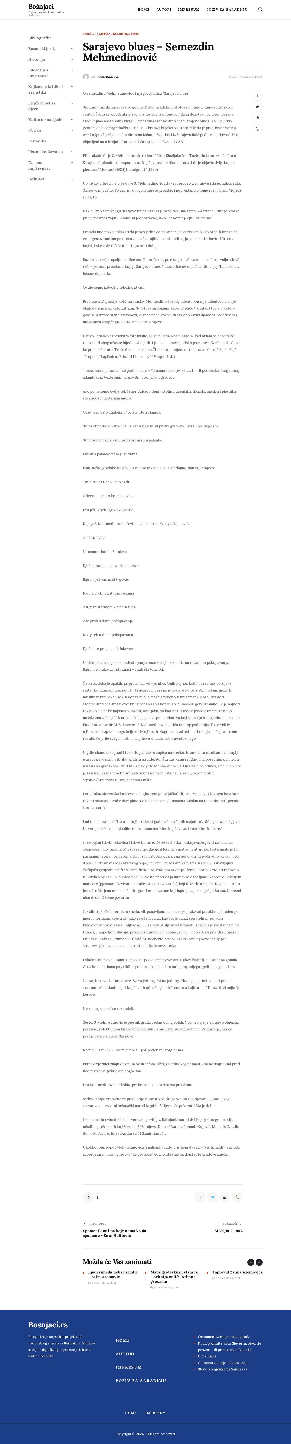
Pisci (135, 33)
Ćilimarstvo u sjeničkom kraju (223, 1362)
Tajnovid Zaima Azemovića (175, 1272)
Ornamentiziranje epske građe (224, 1336)
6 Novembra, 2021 (104, 1287)
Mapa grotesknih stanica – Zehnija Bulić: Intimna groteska (111, 1277)
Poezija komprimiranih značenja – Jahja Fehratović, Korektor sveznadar (234, 1279)
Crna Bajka (207, 1356)
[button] (250, 1262)
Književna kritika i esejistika (106, 33)
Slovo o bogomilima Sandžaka (222, 1369)
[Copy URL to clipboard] (257, 129)
